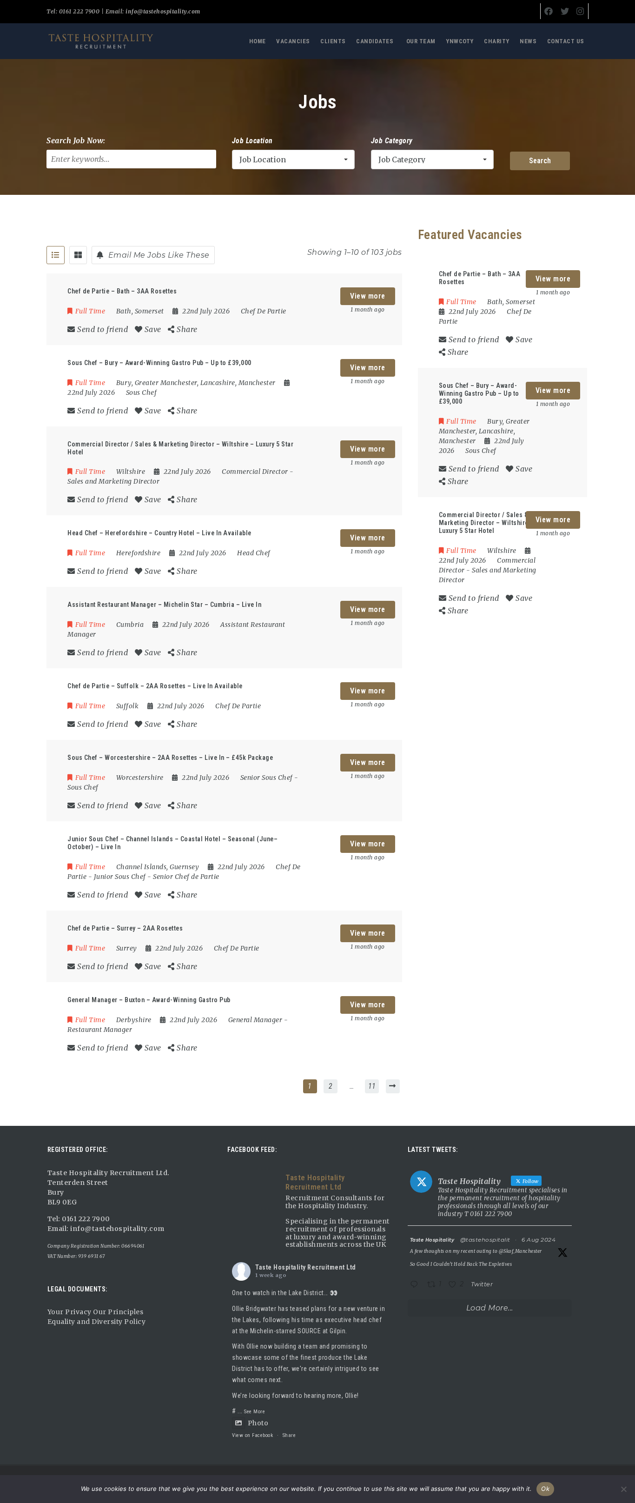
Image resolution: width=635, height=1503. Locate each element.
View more (367, 296)
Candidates (374, 41)
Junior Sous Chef (120, 876)
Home (257, 41)
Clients (333, 41)
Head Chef (254, 553)
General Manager (255, 1020)
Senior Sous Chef (266, 777)
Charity (496, 41)
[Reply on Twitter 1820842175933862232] (416, 1285)
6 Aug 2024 (539, 1239)
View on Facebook (252, 1435)
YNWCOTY (460, 41)
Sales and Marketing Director (113, 481)
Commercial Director (255, 471)
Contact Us (565, 41)
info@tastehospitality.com (162, 11)
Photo (258, 1423)
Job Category (392, 140)
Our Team (421, 41)
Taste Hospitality (432, 1240)
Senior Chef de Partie (186, 876)
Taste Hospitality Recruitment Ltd (305, 1267)
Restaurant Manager (99, 1029)
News (528, 41)
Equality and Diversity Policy (96, 1321)
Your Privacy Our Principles (95, 1312)
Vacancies (293, 41)
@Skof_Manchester (520, 1251)
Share (289, 1435)
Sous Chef (141, 392)
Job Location (252, 140)
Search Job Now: (76, 140)
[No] (623, 1489)
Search (540, 160)
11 (372, 1086)
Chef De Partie (263, 311)
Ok (545, 1488)
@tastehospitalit (485, 1239)
